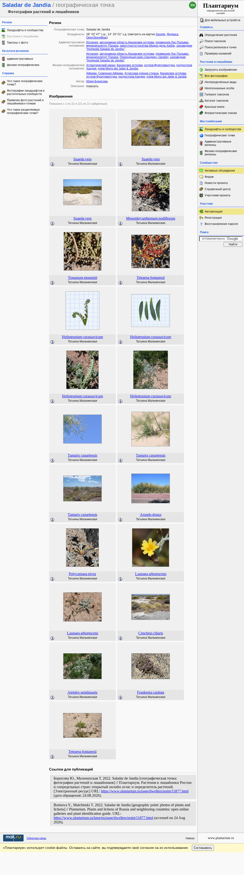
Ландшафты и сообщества (25, 30)
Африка (91, 73)
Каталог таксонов (216, 100)
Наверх (190, 838)
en (193, 5)
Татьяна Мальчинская (82, 163)
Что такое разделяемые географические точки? (23, 111)
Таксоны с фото (17, 42)
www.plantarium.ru (221, 838)
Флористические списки (221, 113)
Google (160, 34)
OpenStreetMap (96, 37)
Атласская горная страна (141, 73)
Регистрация (213, 217)
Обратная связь (36, 838)
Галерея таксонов (217, 94)
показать (92, 86)
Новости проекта (216, 183)
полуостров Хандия (131, 76)
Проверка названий (218, 53)
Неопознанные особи (219, 88)
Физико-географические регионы (221, 152)
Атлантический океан (100, 65)
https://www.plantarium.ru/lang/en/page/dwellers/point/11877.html (103, 818)
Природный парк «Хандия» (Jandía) (144, 57)
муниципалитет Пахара (102, 45)
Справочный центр (218, 189)
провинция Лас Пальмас (172, 42)
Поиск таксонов (215, 41)
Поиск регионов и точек (220, 47)
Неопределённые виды (221, 82)
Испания (92, 42)
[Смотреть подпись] (52, 164)
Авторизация (214, 211)
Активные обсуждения (220, 170)
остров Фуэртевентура (159, 65)
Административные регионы (218, 143)
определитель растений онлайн (221, 8)
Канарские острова (130, 65)
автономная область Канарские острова (127, 42)
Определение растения (221, 35)
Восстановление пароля (221, 224)
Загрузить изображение (221, 69)
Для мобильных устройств (222, 20)
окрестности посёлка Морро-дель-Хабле (147, 45)
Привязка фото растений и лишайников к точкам (25, 102)
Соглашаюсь (203, 848)
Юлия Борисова (97, 81)
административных (20, 58)
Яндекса (172, 34)
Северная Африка (110, 73)
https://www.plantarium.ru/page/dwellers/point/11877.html (144, 791)
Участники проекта (217, 195)
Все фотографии (216, 76)
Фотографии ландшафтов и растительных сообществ (26, 92)
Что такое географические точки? (25, 82)
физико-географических (23, 65)
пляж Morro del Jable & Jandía (118, 68)
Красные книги (214, 107)
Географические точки (220, 135)
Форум (209, 176)
